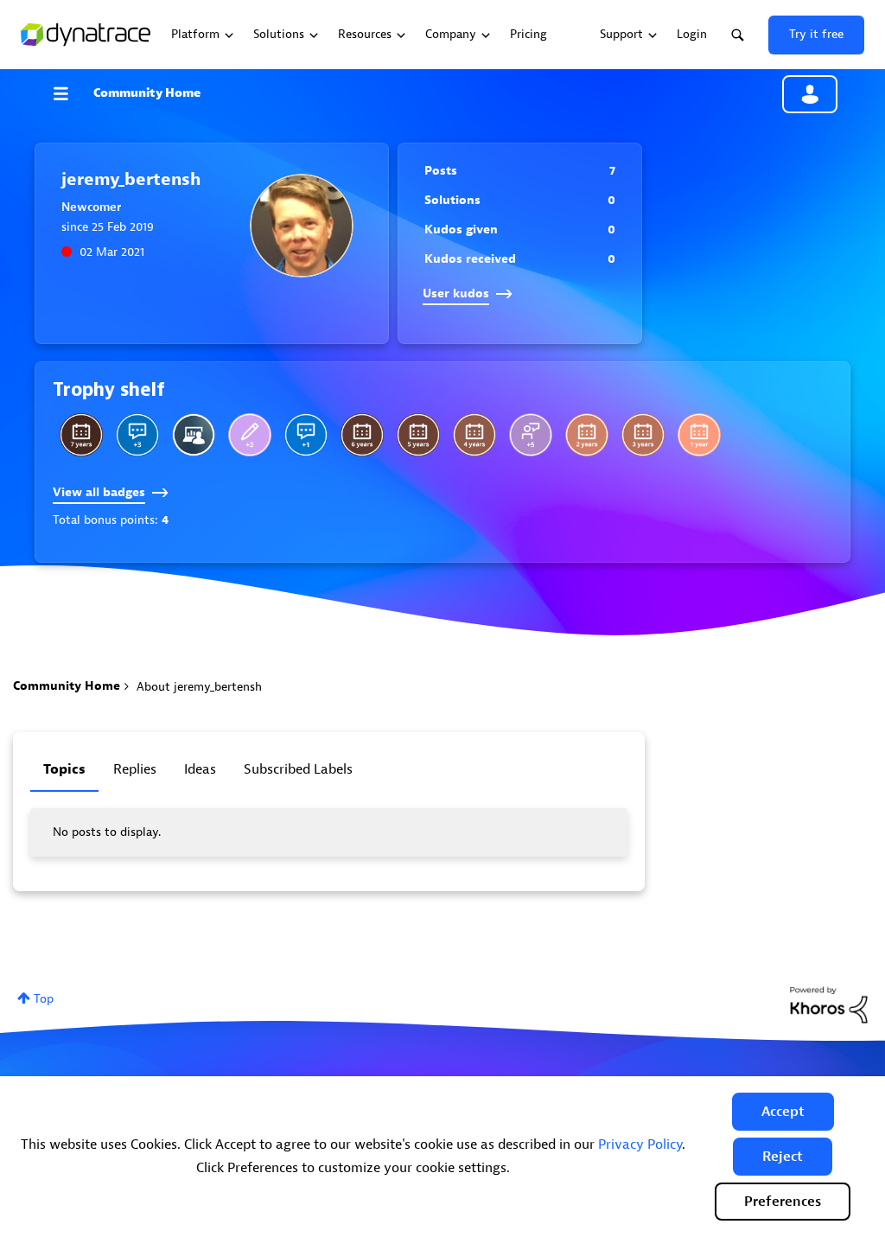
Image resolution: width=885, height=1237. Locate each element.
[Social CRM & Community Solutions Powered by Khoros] (829, 1004)
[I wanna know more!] (137, 434)
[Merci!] (530, 434)
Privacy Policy (640, 1144)
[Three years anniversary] (643, 434)
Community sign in (809, 94)
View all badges (99, 492)
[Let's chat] (249, 434)
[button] (783, 1112)
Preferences (782, 1201)
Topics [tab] (64, 769)
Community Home (147, 93)
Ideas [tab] (200, 769)
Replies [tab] (134, 769)
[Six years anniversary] (362, 434)
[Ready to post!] (193, 434)
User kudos (456, 293)
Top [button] (44, 999)
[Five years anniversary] (418, 434)
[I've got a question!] (306, 434)
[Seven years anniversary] (81, 434)
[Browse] (69, 93)
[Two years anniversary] (586, 434)
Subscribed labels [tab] (298, 769)
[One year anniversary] (699, 434)
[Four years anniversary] (474, 434)
